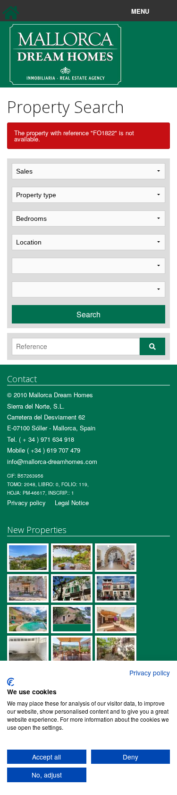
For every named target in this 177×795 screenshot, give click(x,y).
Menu (162, 11)
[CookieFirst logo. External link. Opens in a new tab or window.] (10, 682)
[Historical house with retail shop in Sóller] (115, 588)
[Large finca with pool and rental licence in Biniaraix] (28, 619)
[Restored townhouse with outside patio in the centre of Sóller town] (115, 557)
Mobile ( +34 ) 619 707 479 (43, 450)
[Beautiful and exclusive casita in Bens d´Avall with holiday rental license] (72, 557)
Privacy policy (26, 502)
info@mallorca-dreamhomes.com (52, 461)
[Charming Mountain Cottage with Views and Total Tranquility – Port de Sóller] (28, 588)
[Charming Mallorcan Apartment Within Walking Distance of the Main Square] (72, 588)
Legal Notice (72, 502)
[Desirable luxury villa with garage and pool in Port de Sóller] (28, 557)
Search (88, 314)
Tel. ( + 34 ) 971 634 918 (40, 439)
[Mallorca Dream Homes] (65, 53)
